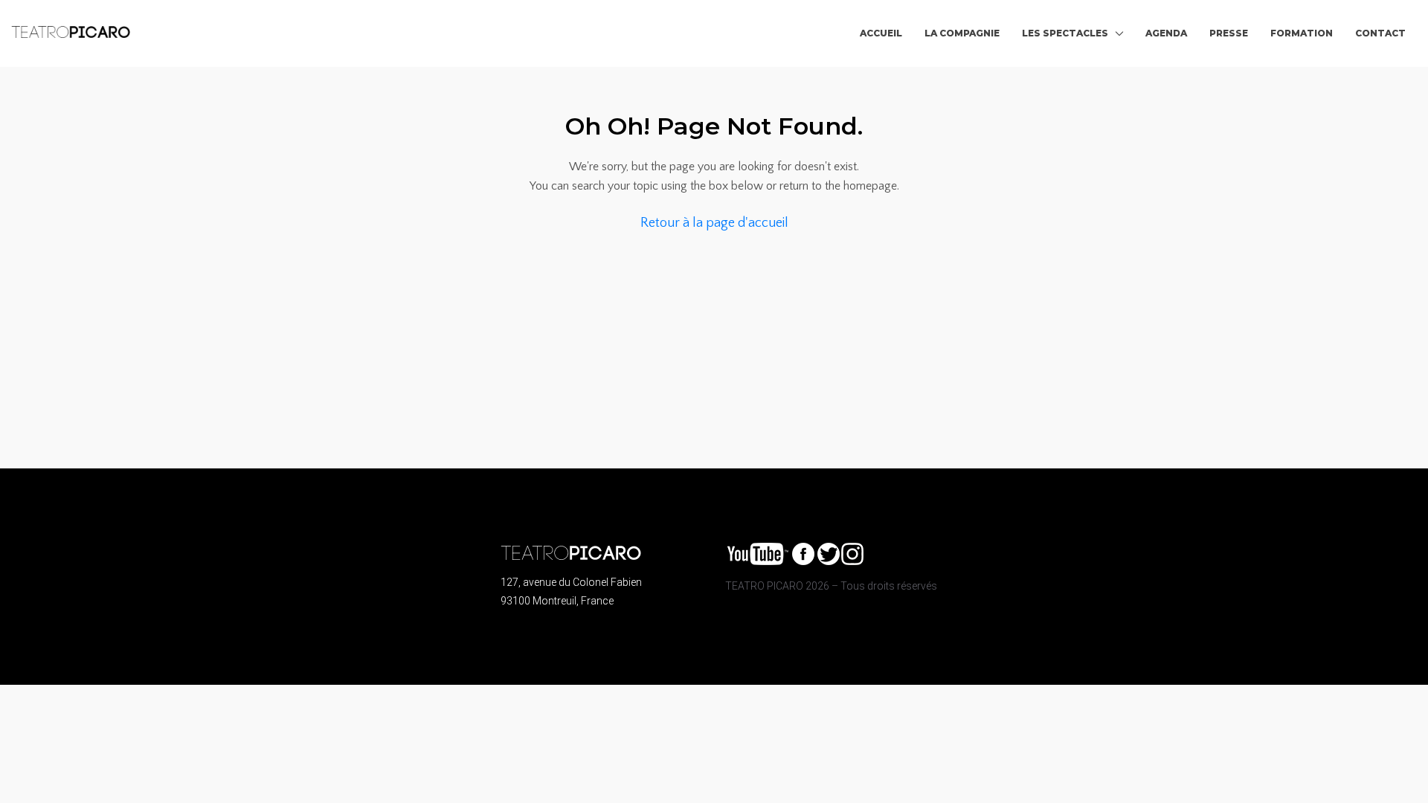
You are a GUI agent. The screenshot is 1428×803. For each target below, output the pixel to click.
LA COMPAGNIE (962, 33)
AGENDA (1166, 33)
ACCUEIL (881, 33)
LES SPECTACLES (1065, 33)
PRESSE (1228, 33)
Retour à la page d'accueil (714, 223)
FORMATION (1301, 33)
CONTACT (1380, 33)
